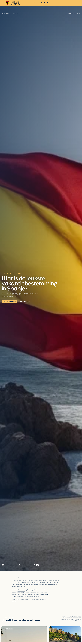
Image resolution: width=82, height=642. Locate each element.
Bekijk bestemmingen (9, 301)
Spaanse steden (21, 591)
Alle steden (24, 301)
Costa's (43, 3)
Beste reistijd (51, 3)
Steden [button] (36, 3)
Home (29, 3)
